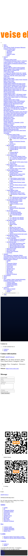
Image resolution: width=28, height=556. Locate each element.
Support (5, 350)
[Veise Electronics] (14, 21)
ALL (5, 47)
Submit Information (5, 393)
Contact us (6, 349)
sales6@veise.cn (4, 494)
